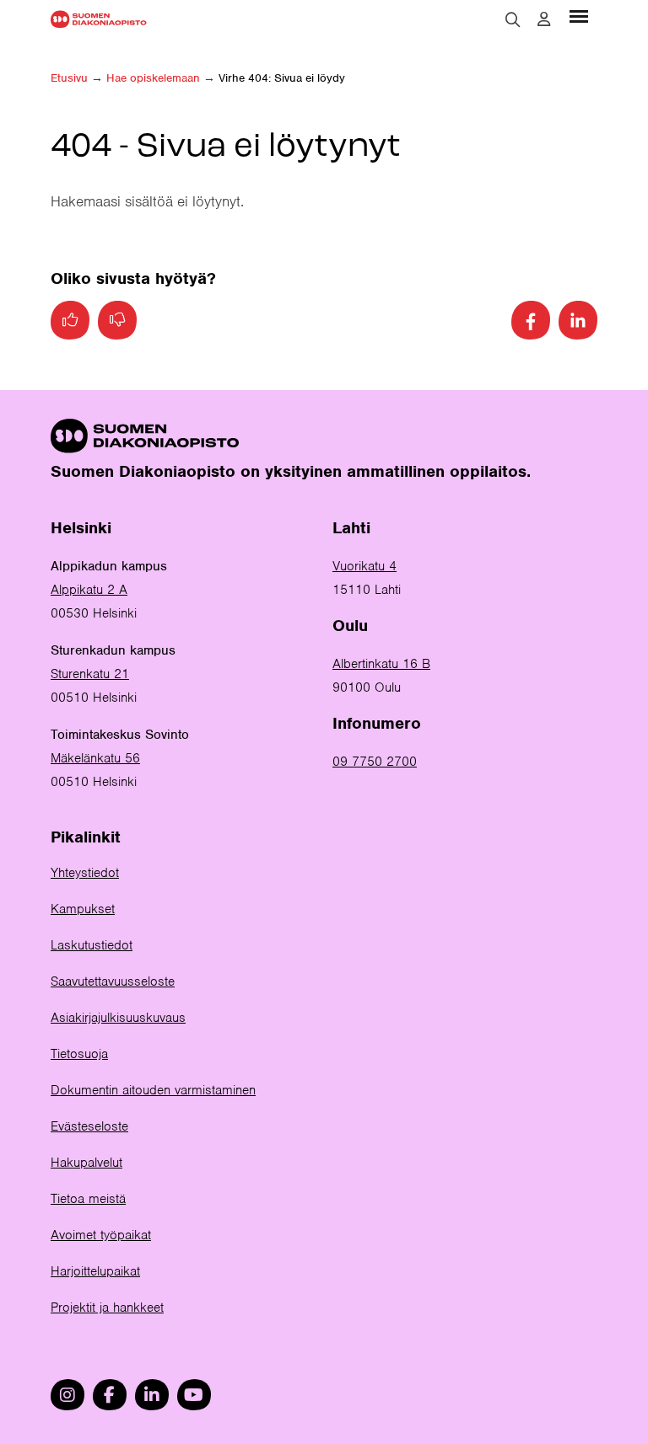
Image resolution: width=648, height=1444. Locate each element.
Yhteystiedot (85, 872)
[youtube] (194, 1394)
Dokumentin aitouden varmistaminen (153, 1090)
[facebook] (110, 1394)
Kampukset (83, 909)
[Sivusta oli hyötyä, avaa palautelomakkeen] (70, 320)
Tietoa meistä (88, 1198)
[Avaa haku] (513, 19)
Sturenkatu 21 (90, 674)
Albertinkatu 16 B (381, 663)
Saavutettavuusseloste (113, 981)
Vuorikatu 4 (364, 566)
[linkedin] (152, 1394)
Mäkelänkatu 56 (95, 758)
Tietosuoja (79, 1054)
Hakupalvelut (86, 1162)
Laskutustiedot (91, 945)
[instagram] (67, 1394)
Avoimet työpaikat (101, 1235)
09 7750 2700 (374, 761)
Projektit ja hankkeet (107, 1307)
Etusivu (69, 78)
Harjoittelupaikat (95, 1271)
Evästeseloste (89, 1126)
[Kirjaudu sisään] (543, 19)
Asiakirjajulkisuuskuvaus (118, 1017)
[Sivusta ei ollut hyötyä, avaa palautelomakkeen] (117, 320)
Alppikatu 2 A (89, 589)
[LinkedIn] (578, 320)
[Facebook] (530, 320)
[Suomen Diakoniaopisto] (99, 19)
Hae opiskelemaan (153, 78)
